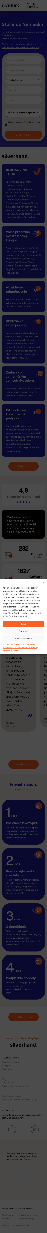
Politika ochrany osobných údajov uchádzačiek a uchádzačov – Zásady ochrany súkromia (20, 647)
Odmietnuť (23, 631)
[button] (43, 582)
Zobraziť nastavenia (23, 638)
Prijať (23, 624)
